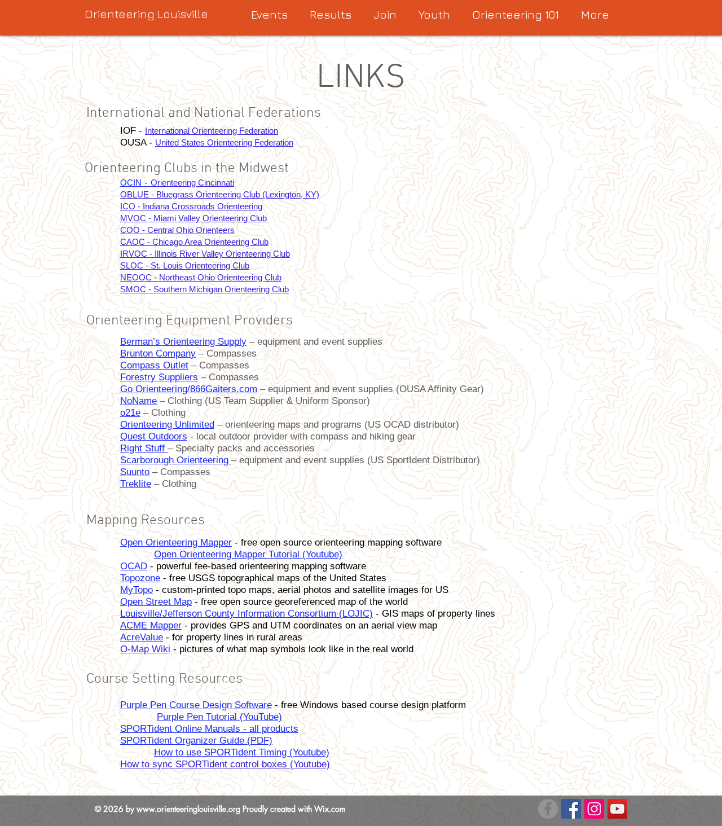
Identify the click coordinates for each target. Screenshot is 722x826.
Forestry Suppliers (159, 377)
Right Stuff (144, 448)
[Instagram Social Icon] (594, 809)
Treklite (135, 483)
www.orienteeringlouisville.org (188, 808)
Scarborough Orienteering (175, 460)
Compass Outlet (154, 365)
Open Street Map (156, 601)
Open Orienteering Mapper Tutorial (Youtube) (248, 554)
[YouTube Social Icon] (617, 809)
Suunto (134, 472)
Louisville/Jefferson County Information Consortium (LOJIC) (246, 613)
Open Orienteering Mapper (176, 542)
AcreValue (141, 637)
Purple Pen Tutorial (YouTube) (219, 716)
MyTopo (136, 590)
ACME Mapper (151, 625)
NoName (138, 401)
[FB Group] (548, 809)
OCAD (133, 566)
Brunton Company (158, 353)
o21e (130, 412)
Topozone (140, 578)
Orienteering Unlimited (167, 424)
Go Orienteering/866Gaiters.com (188, 389)
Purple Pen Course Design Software (196, 705)
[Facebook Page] (571, 809)
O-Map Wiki (145, 649)
